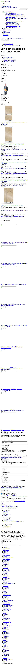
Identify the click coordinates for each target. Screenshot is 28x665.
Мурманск (6, 597)
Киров (5, 582)
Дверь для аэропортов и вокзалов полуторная (12, 205)
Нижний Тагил (7, 606)
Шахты (5, 658)
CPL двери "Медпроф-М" (9, 60)
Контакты (5, 525)
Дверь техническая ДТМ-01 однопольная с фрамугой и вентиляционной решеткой (14, 264)
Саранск (5, 627)
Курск (4, 591)
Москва (5, 596)
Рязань (5, 623)
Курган (5, 589)
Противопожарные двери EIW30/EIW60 (13, 521)
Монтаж (5, 515)
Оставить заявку (23, 8)
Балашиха (5, 551)
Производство (6, 514)
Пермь (5, 616)
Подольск (5, 619)
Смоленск (5, 629)
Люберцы (5, 593)
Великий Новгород (8, 557)
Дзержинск (6, 569)
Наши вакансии (7, 526)
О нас (4, 513)
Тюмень (5, 645)
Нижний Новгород (8, 605)
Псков (4, 620)
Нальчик (5, 601)
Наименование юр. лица (7, 442)
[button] (2, 9)
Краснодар (6, 587)
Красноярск (6, 588)
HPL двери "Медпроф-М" (9, 61)
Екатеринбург (6, 570)
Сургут (5, 634)
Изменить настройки (19, 501)
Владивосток (6, 559)
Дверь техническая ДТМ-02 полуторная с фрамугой (13, 284)
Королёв (5, 584)
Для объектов (6, 519)
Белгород (5, 553)
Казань (5, 577)
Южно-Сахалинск (7, 659)
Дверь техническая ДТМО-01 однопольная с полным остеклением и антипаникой (14, 243)
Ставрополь (6, 632)
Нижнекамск (6, 604)
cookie (12, 499)
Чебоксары (6, 652)
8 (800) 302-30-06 (5, 7)
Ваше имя (3, 469)
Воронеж (5, 566)
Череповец (6, 655)
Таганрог (5, 637)
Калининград (6, 578)
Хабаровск (6, 650)
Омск (4, 611)
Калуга (5, 579)
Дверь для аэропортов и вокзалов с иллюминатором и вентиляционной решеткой (14, 174)
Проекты (5, 511)
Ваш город (18, 544)
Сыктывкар (6, 636)
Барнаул (5, 552)
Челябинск (6, 654)
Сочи (4, 631)
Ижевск (5, 573)
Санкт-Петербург (7, 625)
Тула (4, 643)
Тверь (4, 640)
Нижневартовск (7, 602)
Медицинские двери (8, 58)
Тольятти (5, 641)
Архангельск (6, 548)
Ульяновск (6, 647)
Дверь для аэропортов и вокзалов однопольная (12, 144)
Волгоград (6, 562)
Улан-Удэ (5, 646)
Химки (5, 651)
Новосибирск (6, 610)
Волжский (6, 564)
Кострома (5, 586)
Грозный (5, 568)
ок (1, 502)
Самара (5, 624)
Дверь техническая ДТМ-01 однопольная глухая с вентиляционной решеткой (13, 305)
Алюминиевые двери (8, 57)
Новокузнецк (6, 607)
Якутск (5, 660)
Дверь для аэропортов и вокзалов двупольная (12, 185)
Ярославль (6, 661)
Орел (4, 613)
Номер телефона (5, 445)
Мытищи (5, 598)
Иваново (5, 571)
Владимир (5, 561)
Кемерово (5, 580)
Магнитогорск (7, 595)
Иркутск (5, 574)
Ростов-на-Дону (7, 622)
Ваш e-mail (3, 475)
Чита (4, 656)
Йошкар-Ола (6, 575)
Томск (4, 642)
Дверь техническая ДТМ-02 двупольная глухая (12, 410)
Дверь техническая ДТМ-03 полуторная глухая (12, 430)
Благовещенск (6, 555)
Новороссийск (7, 609)
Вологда (5, 565)
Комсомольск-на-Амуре (9, 583)
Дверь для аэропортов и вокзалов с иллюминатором (13, 168)
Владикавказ (6, 560)
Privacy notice (4, 497)
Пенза (4, 615)
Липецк (5, 592)
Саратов (5, 628)
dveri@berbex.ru (13, 7)
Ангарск (5, 547)
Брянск (5, 556)
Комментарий (4, 448)
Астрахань (6, 550)
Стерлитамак (6, 633)
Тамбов (5, 638)
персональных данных (6, 457)
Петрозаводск (6, 618)
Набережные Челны (8, 600)
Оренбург (5, 614)
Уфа (4, 649)
